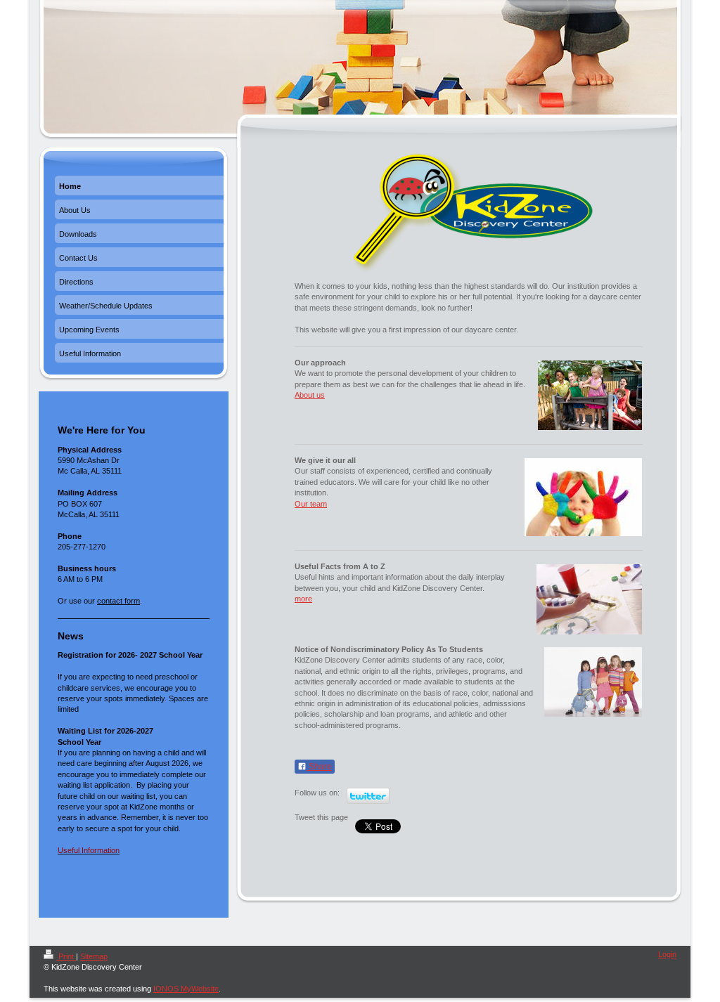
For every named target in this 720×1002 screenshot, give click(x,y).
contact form (118, 601)
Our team (311, 504)
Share (319, 767)
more (303, 598)
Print (66, 956)
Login (667, 954)
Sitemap (94, 956)
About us (310, 395)
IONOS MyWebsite (186, 988)
